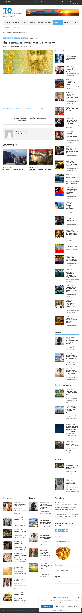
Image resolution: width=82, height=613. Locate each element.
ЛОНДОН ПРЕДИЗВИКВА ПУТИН (70, 220)
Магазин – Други (19, 519)
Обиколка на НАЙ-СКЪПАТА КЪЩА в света (71, 392)
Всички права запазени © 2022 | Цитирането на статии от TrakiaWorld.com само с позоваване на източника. (30, 610)
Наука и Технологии (44, 22)
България (16, 22)
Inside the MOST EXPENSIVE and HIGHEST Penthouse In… (72, 410)
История (32, 22)
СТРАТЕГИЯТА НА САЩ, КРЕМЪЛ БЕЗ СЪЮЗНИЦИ (72, 121)
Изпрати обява (65, 1)
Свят (24, 22)
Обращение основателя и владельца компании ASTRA (45, 553)
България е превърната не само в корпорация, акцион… (72, 341)
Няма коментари (14, 46)
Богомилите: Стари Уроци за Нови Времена (72, 467)
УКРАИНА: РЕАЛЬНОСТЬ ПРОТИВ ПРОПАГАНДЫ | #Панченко (70, 305)
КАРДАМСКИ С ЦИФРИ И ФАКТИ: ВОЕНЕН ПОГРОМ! (71, 259)
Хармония (57, 22)
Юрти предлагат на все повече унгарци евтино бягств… (72, 427)
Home (4, 32)
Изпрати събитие (74, 1)
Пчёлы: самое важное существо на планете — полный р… (71, 320)
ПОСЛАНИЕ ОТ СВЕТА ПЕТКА (13, 169)
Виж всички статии (22, 131)
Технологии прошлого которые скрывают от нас (40, 170)
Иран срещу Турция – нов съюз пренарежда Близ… (72, 69)
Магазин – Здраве (19, 569)
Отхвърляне (60, 606)
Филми (66, 22)
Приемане (47, 606)
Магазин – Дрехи (19, 580)
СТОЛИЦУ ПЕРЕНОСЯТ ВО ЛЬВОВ (70, 82)
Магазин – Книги (19, 543)
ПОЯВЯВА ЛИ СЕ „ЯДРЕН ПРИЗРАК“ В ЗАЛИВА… (72, 164)
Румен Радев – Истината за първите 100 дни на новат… (72, 96)
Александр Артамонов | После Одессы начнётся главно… (72, 136)
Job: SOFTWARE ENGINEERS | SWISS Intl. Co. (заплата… (71, 357)
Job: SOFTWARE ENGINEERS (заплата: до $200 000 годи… (72, 371)
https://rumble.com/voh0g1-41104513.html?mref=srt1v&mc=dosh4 (23, 108)
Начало (7, 22)
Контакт (38, 1)
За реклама (48, 1)
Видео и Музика (8, 38)
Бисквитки (55, 610)
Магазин (16, 27)
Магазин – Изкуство (20, 531)
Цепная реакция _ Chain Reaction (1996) (71, 58)
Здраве (17, 38)
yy (7, 46)
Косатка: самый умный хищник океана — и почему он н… (71, 289)
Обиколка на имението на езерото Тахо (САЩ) (72, 444)
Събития (7, 27)
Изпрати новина (56, 1)
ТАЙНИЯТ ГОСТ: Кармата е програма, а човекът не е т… (72, 150)
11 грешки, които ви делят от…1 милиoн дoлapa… (46, 567)
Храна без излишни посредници (20, 504)
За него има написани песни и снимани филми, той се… (72, 483)
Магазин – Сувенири (20, 555)
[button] (79, 597)
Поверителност (62, 610)
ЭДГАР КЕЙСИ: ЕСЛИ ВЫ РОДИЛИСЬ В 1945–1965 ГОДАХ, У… (72, 234)
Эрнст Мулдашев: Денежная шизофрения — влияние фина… (71, 206)
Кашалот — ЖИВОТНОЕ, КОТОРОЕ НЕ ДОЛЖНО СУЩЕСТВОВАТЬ (71, 274)
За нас (42, 1)
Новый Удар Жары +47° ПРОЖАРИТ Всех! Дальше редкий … (71, 191)
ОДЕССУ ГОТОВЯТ (71, 246)
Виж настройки (73, 606)
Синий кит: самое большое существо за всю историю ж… (72, 177)
